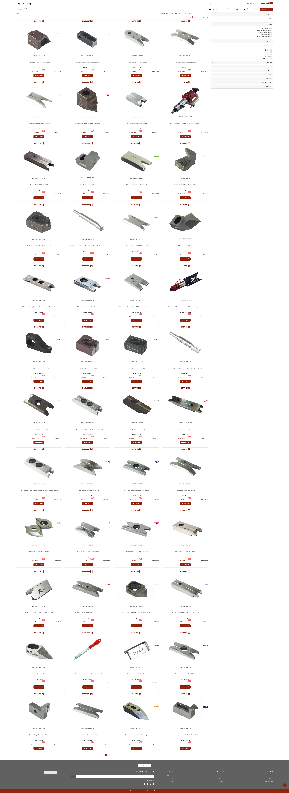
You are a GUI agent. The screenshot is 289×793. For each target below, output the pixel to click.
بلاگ (173, 784)
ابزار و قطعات (164, 13)
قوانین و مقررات (270, 776)
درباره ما (172, 779)
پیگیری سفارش (220, 779)
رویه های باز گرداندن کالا (268, 781)
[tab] (242, 14)
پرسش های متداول (220, 781)
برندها (173, 781)
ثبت (73, 776)
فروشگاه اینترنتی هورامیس (203, 13)
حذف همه (215, 14)
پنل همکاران (171, 776)
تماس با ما (222, 776)
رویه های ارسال (270, 779)
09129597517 (19, 9)
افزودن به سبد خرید (185, 75)
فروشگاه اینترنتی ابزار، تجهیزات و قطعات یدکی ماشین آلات (188, 13)
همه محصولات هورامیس (172, 13)
